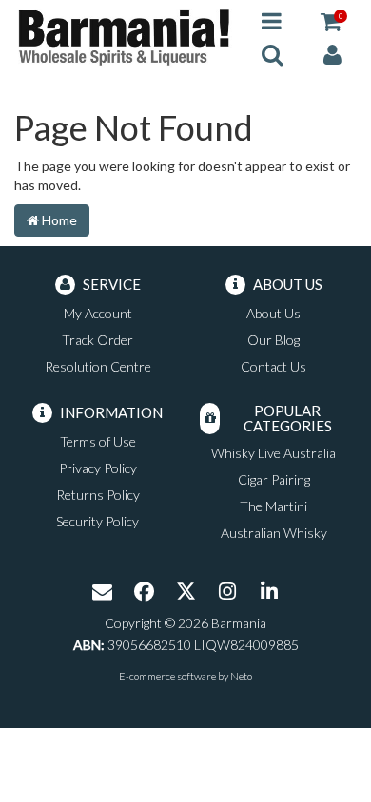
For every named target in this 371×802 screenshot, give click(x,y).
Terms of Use (98, 441)
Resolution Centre (98, 366)
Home (58, 220)
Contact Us (273, 366)
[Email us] (102, 593)
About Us (273, 313)
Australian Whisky (274, 533)
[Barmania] (123, 36)
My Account (98, 313)
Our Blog (273, 340)
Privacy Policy (98, 468)
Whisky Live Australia (273, 453)
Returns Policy (98, 495)
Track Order (97, 340)
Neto (241, 676)
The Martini (273, 506)
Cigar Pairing (274, 479)
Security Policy (97, 521)
